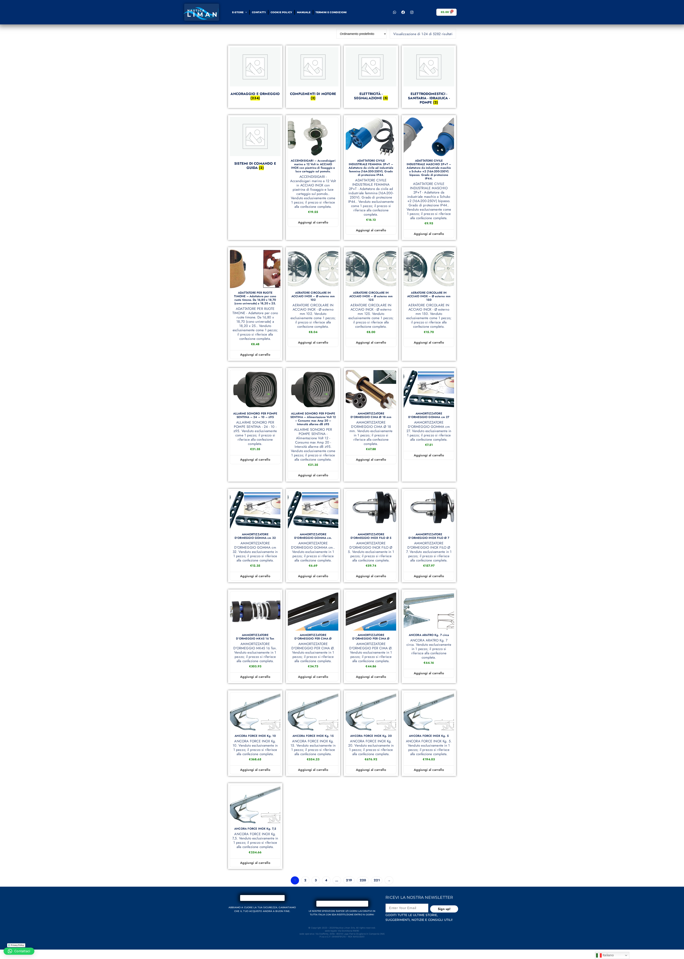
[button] (19, 951)
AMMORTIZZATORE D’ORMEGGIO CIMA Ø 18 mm (371, 415)
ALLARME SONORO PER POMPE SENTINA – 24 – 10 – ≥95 (255, 415)
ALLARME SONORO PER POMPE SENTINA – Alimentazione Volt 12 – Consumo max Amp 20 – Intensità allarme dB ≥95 (313, 419)
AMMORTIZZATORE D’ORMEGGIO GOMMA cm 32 (255, 536)
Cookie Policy (281, 12)
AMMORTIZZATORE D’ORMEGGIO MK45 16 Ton (255, 636)
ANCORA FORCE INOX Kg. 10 (255, 736)
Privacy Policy (17, 945)
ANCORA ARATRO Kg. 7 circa (429, 635)
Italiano (608, 955)
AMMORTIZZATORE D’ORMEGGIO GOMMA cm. (313, 536)
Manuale (303, 12)
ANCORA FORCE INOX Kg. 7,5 (255, 829)
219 (349, 880)
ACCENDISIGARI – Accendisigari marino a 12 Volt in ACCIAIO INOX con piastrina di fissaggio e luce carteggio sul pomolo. (313, 166)
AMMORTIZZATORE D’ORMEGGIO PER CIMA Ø (312, 636)
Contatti (259, 12)
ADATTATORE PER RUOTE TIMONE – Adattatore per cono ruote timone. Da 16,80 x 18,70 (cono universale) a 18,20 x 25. (255, 298)
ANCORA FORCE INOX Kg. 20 (371, 736)
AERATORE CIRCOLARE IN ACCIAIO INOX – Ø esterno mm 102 (313, 296)
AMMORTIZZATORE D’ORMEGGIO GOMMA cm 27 (428, 415)
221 (377, 880)
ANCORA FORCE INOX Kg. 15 (313, 736)
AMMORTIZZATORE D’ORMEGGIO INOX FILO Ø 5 (371, 536)
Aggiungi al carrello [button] (313, 222)
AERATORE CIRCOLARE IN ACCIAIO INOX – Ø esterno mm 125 (371, 296)
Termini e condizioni (331, 12)
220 (363, 880)
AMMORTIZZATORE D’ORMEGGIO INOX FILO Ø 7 (428, 536)
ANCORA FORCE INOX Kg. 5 (429, 736)
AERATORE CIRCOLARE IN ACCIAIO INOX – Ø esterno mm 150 (428, 296)
